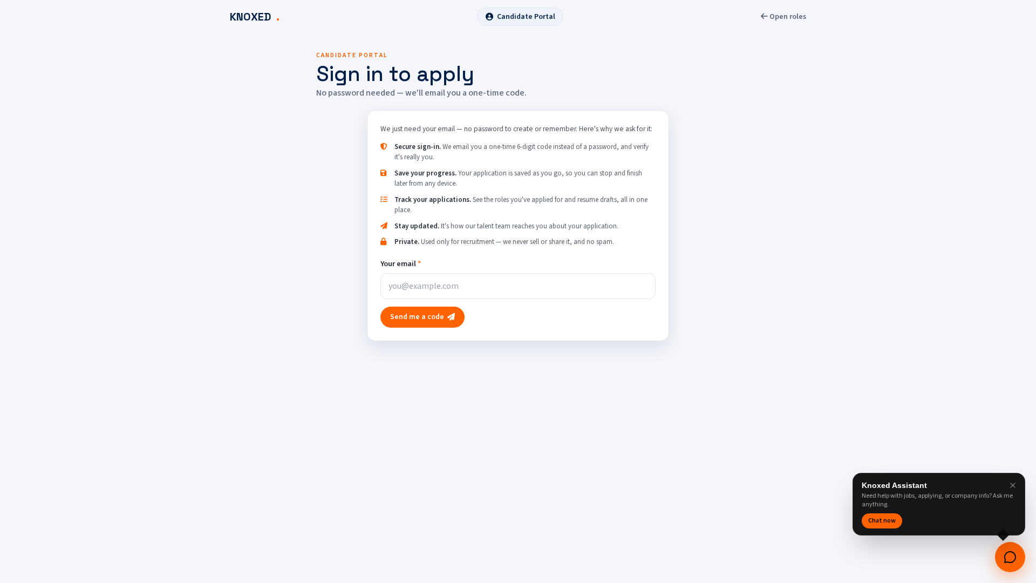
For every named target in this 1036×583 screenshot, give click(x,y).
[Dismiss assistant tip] (1012, 485)
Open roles (787, 16)
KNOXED (255, 17)
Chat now (882, 520)
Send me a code (417, 316)
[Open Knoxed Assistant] (1010, 557)
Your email (400, 263)
